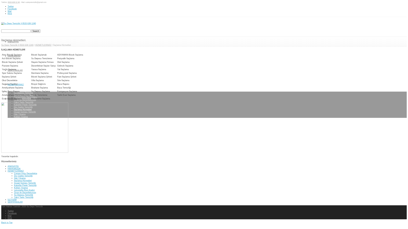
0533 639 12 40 (14, 2)
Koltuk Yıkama (21, 188)
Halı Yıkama (20, 178)
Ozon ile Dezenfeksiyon (25, 100)
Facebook (12, 9)
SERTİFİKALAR (15, 202)
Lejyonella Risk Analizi (24, 190)
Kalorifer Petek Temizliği (25, 185)
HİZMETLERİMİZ (43, 45)
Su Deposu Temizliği (23, 93)
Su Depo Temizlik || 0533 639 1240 (17, 45)
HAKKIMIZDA (14, 56)
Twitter (11, 6)
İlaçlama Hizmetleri (23, 180)
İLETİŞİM (12, 199)
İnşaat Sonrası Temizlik (25, 183)
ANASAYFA (13, 166)
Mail (9, 11)
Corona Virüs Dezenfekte (25, 97)
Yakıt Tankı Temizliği (23, 102)
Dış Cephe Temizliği (23, 176)
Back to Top (6, 222)
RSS (10, 13)
